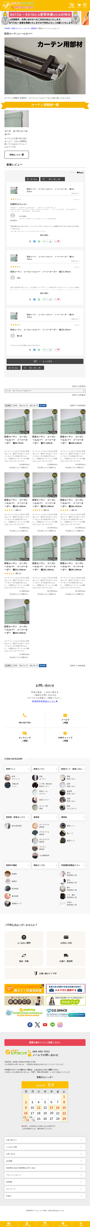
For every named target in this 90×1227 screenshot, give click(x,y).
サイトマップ (10, 1189)
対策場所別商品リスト (70, 865)
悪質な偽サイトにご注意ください (45, 1042)
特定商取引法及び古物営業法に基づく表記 (20, 1168)
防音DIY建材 (11, 865)
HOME (7, 28)
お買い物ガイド (11, 1140)
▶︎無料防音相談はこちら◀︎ (45, 701)
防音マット (11, 769)
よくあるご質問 (11, 1147)
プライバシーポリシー (13, 1175)
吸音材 (36, 817)
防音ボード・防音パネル (71, 769)
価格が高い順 (34, 405)
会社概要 (9, 1161)
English (8, 1196)
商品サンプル (39, 865)
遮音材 (64, 817)
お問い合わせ (10, 1154)
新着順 (15, 405)
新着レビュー (14, 164)
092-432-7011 (41, 1051)
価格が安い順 (23, 405)
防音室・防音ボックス (15, 817)
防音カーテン (17, 28)
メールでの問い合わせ (45, 1055)
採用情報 (9, 1182)
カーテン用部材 (30, 28)
